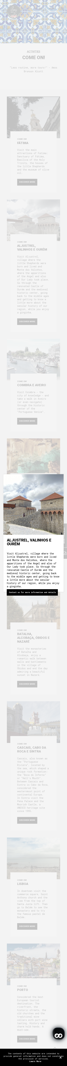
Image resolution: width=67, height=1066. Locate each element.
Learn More (35, 1061)
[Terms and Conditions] (60, 1057)
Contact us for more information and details (32, 592)
